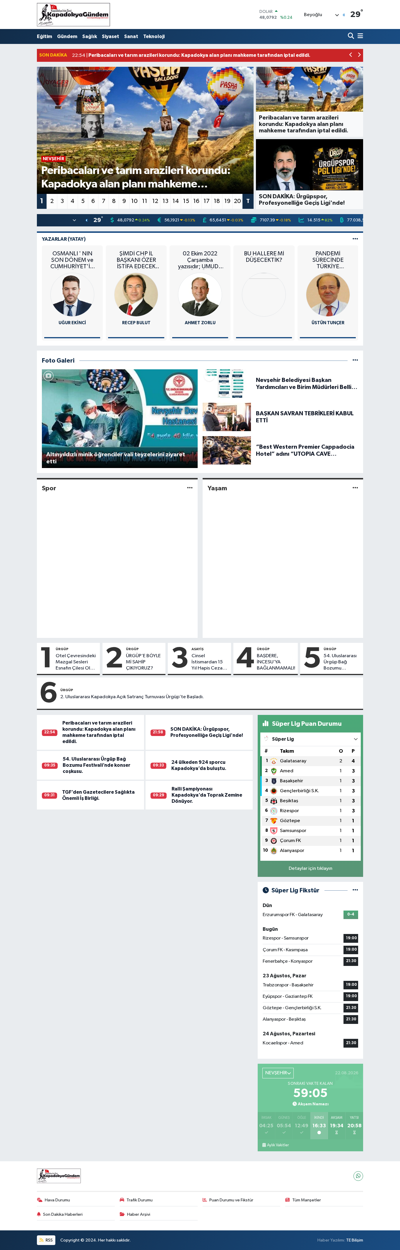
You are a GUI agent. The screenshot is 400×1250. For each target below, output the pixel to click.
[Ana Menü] (359, 36)
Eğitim (44, 36)
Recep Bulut (136, 323)
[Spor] (190, 488)
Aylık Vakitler (278, 1145)
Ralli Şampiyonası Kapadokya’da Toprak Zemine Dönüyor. (207, 795)
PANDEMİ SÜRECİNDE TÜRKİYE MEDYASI (327, 260)
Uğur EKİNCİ (72, 323)
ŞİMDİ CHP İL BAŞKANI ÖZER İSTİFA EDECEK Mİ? (136, 260)
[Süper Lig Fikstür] (355, 890)
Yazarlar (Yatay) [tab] (64, 239)
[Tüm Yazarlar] (355, 239)
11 (144, 201)
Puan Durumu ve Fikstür (231, 1200)
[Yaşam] (355, 488)
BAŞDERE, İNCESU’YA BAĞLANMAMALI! (276, 662)
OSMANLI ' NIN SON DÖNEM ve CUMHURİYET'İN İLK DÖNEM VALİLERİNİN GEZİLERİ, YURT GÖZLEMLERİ (72, 260)
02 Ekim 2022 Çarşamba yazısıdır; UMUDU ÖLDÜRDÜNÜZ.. (200, 260)
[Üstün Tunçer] (328, 294)
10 (134, 201)
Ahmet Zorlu (200, 323)
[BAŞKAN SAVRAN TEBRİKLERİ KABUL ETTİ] (227, 416)
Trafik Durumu (140, 1200)
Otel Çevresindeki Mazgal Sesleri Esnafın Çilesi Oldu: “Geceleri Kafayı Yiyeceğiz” (76, 662)
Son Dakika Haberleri (63, 1214)
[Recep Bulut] (136, 294)
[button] (351, 55)
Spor (49, 488)
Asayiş (198, 649)
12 (155, 201)
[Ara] (351, 36)
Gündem (67, 36)
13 (165, 201)
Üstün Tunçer (328, 323)
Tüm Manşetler (306, 1200)
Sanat (131, 36)
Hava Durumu (57, 1200)
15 (186, 201)
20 (237, 201)
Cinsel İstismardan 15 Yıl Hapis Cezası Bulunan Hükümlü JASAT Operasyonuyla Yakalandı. (209, 662)
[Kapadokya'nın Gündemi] (73, 14)
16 (196, 201)
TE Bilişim (354, 1240)
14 (175, 201)
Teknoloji (154, 36)
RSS (49, 1240)
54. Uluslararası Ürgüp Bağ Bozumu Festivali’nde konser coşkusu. (341, 662)
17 (207, 201)
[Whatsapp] (358, 1176)
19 (227, 201)
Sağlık (89, 36)
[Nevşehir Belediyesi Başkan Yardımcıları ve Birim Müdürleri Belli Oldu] (227, 383)
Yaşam (217, 488)
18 (217, 201)
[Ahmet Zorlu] (200, 294)
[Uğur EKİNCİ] (72, 294)
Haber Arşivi (138, 1214)
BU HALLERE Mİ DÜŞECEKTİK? (264, 257)
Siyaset (110, 36)
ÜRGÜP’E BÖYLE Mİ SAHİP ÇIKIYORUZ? (143, 662)
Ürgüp (62, 649)
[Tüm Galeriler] (355, 360)
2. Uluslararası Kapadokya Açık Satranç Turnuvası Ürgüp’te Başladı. (132, 696)
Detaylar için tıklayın (310, 868)
